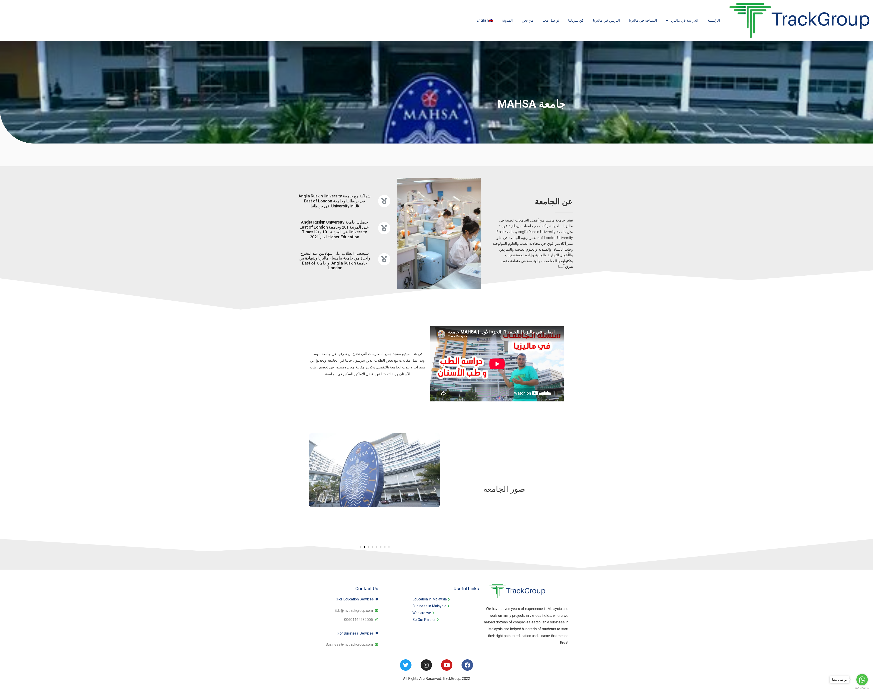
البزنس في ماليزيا (606, 20)
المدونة (507, 20)
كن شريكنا (576, 20)
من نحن (527, 20)
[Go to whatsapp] (862, 679)
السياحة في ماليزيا (643, 20)
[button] (314, 489)
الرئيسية (713, 20)
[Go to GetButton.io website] (862, 688)
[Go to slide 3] (368, 547)
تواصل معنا (550, 20)
